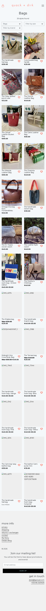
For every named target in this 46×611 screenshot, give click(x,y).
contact (5, 535)
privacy (4, 527)
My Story (5, 538)
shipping (5, 530)
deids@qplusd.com (36, 580)
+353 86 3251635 (37, 583)
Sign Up (23, 571)
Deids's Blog (7, 541)
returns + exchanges (10, 533)
